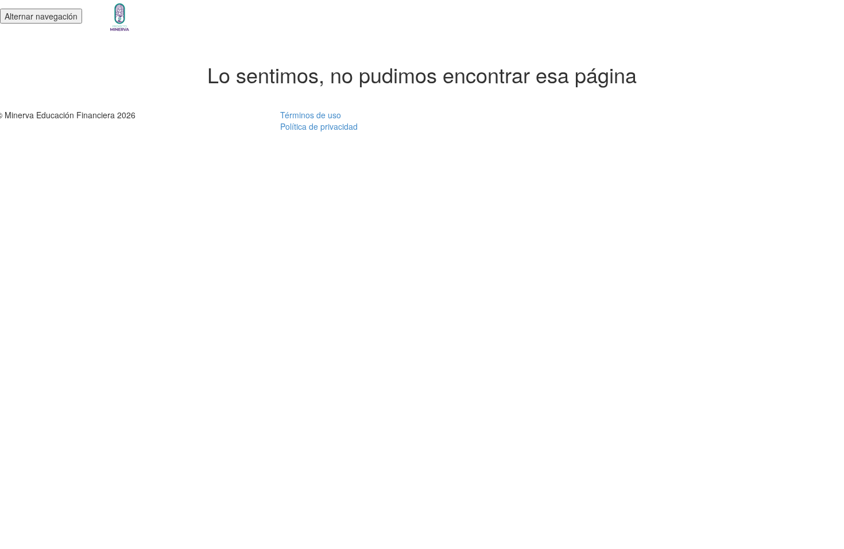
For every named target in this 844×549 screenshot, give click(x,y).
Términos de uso (310, 115)
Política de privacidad (319, 126)
